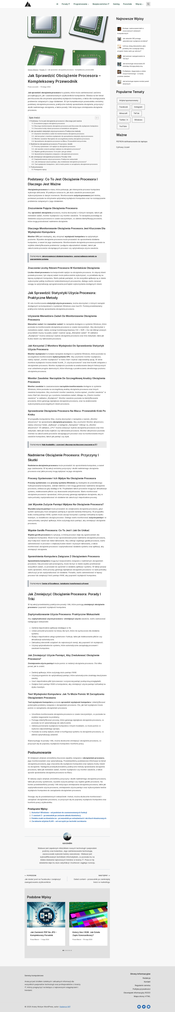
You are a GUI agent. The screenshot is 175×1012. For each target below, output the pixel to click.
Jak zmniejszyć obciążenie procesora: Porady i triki (51, 157)
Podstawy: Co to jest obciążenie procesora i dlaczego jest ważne (56, 121)
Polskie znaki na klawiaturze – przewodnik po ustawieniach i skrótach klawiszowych (68, 818)
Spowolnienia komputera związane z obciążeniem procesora (56, 154)
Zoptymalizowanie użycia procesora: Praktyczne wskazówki (56, 159)
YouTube (123, 126)
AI (57, 4)
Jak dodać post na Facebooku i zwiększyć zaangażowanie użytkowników (43, 879)
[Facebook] (139, 1007)
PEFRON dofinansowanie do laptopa (131, 141)
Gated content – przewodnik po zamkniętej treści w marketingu (92, 879)
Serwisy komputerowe (34, 975)
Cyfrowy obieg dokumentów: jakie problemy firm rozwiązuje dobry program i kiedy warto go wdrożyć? (131, 48)
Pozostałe (127, 4)
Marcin (37, 939)
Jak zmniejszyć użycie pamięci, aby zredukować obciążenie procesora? (60, 162)
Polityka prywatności (141, 989)
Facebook (123, 107)
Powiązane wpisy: (40, 169)
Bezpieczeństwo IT (101, 4)
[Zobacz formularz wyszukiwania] (148, 4)
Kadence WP (65, 1007)
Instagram (138, 107)
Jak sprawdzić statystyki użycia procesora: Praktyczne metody (56, 131)
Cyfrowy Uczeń (123, 147)
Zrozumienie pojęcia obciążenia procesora (49, 123)
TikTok (136, 113)
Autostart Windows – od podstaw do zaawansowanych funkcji (59, 812)
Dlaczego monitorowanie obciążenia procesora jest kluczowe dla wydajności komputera (66, 126)
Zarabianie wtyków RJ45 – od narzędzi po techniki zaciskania (58, 821)
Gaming (116, 4)
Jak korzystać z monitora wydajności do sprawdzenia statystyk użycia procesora (64, 136)
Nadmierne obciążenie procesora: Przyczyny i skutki (51, 144)
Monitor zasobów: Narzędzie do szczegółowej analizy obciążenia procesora (62, 139)
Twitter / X (123, 120)
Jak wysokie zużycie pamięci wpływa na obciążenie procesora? (58, 149)
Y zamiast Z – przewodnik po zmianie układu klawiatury (56, 815)
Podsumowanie (37, 167)
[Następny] (104, 925)
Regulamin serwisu (142, 985)
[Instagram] (148, 1007)
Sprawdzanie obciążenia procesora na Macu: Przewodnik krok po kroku (60, 141)
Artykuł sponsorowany (128, 100)
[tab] (63, 950)
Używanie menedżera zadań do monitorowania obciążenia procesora (59, 134)
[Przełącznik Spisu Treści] (96, 118)
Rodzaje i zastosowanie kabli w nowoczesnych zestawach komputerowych (130, 30)
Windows (138, 120)
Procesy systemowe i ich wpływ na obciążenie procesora (54, 146)
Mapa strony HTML (142, 996)
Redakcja (146, 978)
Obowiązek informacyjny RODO (137, 993)
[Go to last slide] (31, 925)
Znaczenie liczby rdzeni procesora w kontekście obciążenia (56, 128)
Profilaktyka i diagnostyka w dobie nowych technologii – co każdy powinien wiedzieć (131, 73)
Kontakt (147, 982)
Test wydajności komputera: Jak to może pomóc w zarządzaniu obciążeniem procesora (66, 164)
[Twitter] (144, 1007)
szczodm (35, 87)
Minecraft (123, 113)
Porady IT (66, 4)
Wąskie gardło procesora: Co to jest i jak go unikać (53, 151)
